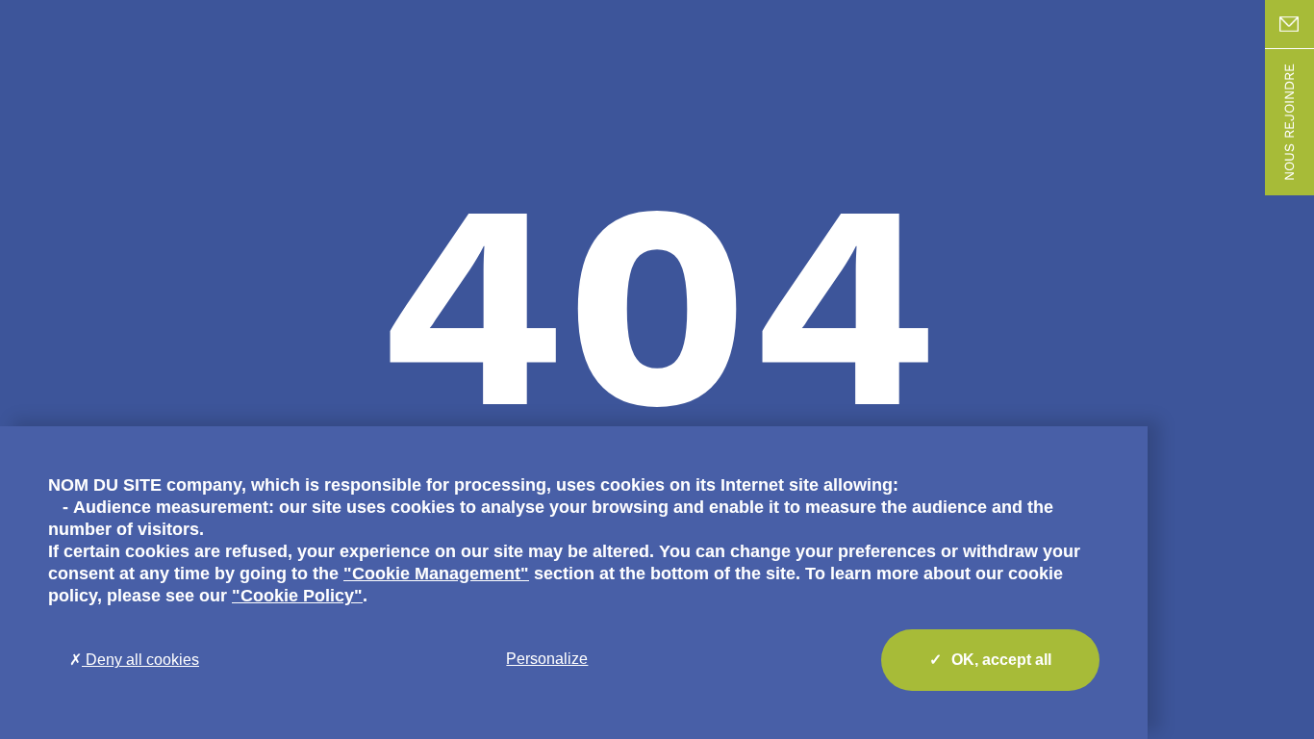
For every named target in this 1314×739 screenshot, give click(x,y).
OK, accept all (1001, 659)
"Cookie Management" (436, 573)
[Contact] (1289, 24)
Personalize (547, 658)
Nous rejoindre (1289, 122)
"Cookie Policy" (297, 595)
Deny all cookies (140, 659)
